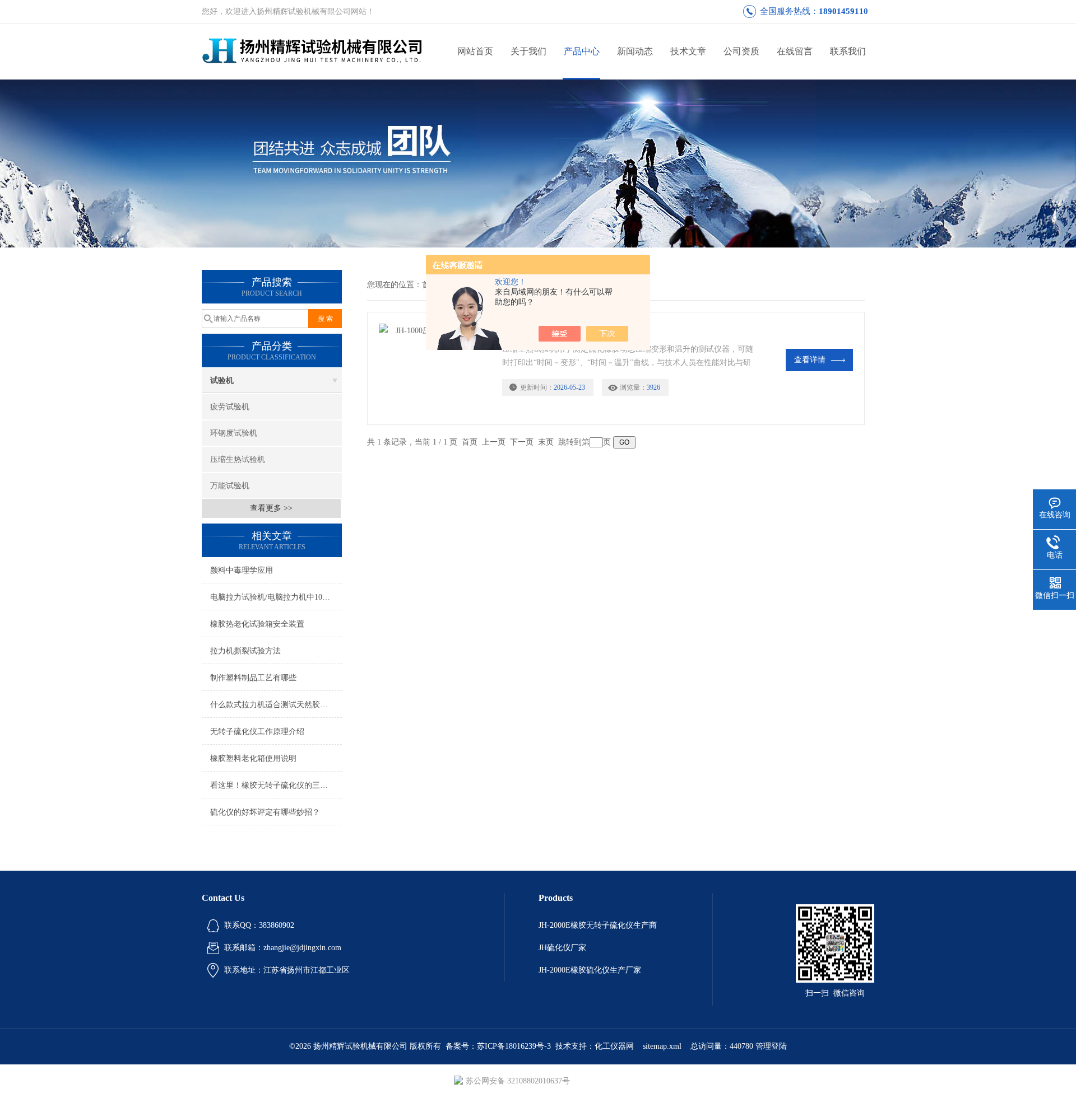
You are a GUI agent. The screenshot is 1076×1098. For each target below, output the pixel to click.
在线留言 (795, 51)
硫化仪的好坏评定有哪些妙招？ (265, 812)
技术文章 (688, 51)
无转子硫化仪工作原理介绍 (257, 731)
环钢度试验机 (233, 433)
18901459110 (843, 11)
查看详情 (809, 360)
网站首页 (475, 51)
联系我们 (848, 51)
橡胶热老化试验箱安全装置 (257, 624)
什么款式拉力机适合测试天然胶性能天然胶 (276, 704)
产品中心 (582, 51)
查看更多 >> (271, 508)
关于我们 (528, 51)
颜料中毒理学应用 (241, 570)
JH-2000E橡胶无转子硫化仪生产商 (598, 925)
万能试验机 (229, 486)
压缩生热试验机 (237, 459)
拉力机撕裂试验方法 (245, 651)
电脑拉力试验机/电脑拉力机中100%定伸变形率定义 (276, 597)
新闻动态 (635, 51)
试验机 (222, 380)
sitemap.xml (662, 1046)
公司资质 (741, 51)
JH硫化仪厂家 (562, 947)
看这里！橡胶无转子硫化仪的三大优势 (276, 785)
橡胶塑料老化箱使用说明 (253, 758)
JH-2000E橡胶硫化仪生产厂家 (590, 970)
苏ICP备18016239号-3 (514, 1046)
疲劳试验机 (229, 407)
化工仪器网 (614, 1046)
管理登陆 (771, 1046)
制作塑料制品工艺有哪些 (253, 678)
